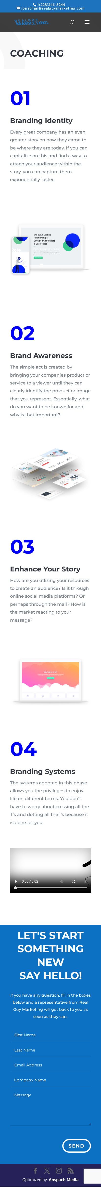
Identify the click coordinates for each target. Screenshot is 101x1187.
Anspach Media (64, 1179)
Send (76, 1146)
